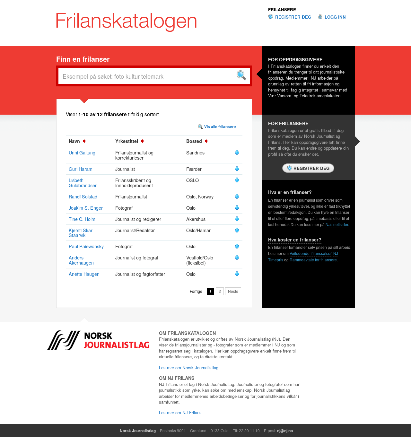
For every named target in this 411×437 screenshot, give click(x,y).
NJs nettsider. (337, 224)
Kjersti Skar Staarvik (80, 233)
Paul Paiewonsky (86, 246)
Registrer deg (293, 17)
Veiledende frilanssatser (310, 253)
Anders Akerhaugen (81, 260)
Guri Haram (80, 168)
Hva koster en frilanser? (294, 239)
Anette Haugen (84, 273)
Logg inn (335, 17)
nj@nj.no (285, 430)
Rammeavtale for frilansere (313, 259)
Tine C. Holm (82, 218)
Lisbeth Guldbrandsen (83, 182)
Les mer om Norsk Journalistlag (188, 367)
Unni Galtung (82, 152)
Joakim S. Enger (86, 207)
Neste (233, 291)
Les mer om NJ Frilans (180, 412)
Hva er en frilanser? (290, 192)
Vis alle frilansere (220, 126)
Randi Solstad (83, 196)
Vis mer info (237, 152)
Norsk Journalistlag (138, 430)
